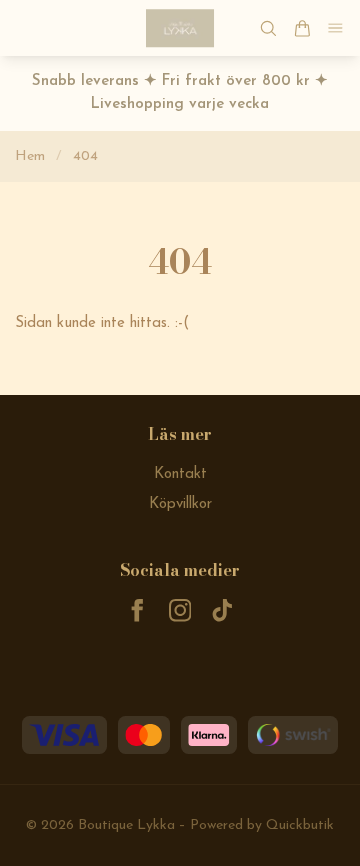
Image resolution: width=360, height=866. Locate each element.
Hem (30, 156)
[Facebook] (137, 610)
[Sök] (268, 28)
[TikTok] (222, 610)
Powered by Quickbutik (262, 825)
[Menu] (336, 28)
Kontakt (180, 474)
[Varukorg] (302, 28)
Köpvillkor (180, 504)
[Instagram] (180, 610)
